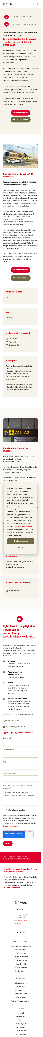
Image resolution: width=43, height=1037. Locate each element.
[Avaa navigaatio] (37, 4)
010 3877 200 (20, 924)
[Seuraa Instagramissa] (24, 932)
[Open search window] (34, 4)
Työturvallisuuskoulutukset (20, 1001)
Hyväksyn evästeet (20, 541)
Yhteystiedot (20, 1013)
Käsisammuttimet (21, 960)
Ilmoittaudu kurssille (20, 113)
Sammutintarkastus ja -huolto (21, 946)
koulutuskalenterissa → (13, 888)
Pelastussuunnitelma (20, 957)
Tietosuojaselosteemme (23, 526)
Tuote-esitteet (21, 1031)
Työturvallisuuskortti (20, 983)
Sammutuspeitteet (20, 967)
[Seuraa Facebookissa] (21, 932)
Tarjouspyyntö (21, 1034)
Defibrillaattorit (20, 971)
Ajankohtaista (20, 1017)
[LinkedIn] (18, 932)
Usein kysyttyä (21, 1024)
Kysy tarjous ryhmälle (20, 120)
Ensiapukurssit (20, 990)
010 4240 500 (12, 720)
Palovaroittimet (20, 950)
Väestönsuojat (21, 953)
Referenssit (21, 1027)
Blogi (20, 1020)
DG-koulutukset (20, 997)
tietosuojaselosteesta (10, 826)
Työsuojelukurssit (20, 994)
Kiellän (20, 547)
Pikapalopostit (21, 964)
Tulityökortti (20, 987)
